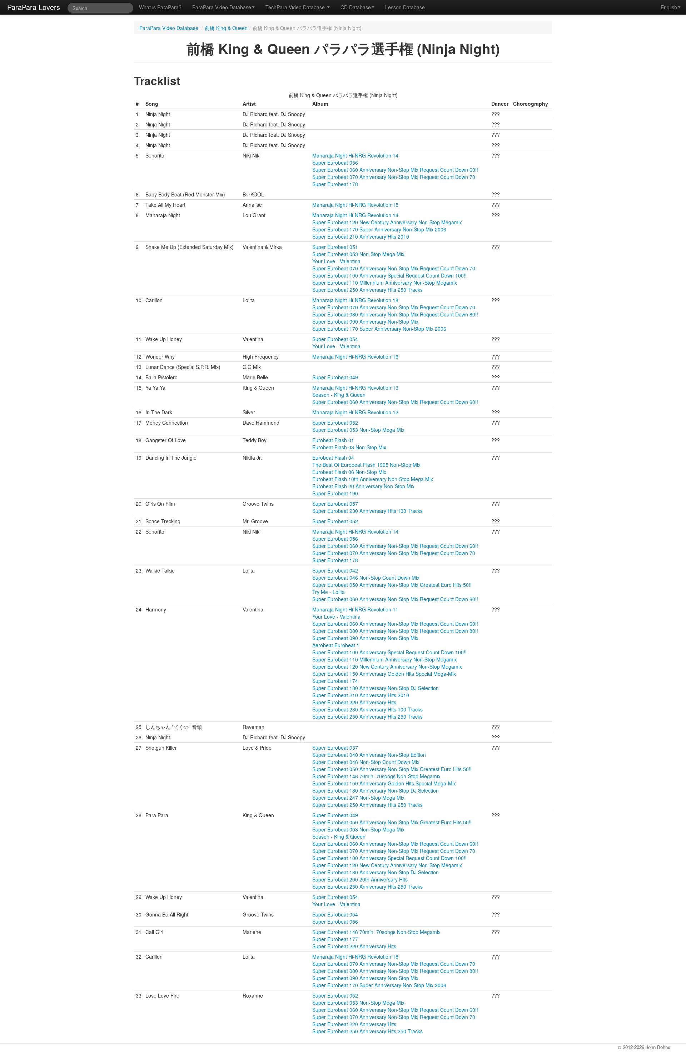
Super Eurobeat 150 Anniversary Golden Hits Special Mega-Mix (384, 673)
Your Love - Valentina (336, 261)
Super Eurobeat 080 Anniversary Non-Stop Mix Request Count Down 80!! (395, 314)
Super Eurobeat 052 (335, 422)
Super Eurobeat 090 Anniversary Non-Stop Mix (365, 321)
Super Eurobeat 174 (335, 680)
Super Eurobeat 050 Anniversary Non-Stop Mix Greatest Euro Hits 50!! (392, 584)
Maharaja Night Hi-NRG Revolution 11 (355, 609)
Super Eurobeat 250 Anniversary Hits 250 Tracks (367, 289)
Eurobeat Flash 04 (333, 457)
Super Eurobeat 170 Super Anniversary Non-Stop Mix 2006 (379, 229)
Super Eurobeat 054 (335, 339)
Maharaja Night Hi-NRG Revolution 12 (355, 412)
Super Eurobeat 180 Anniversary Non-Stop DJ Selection (375, 687)
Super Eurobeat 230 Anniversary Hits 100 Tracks (367, 510)
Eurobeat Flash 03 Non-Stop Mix (349, 447)
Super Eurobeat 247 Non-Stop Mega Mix (358, 797)
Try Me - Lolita (328, 591)
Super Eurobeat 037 (335, 747)
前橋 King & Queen (226, 27)
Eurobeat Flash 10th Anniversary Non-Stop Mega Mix (372, 479)
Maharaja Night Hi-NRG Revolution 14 (355, 155)
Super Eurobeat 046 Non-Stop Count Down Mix (365, 577)
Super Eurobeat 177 (335, 939)
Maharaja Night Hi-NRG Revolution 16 (355, 356)
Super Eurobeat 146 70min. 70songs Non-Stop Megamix (376, 776)
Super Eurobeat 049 (335, 377)
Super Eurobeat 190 (335, 493)
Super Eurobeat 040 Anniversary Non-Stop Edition (369, 754)
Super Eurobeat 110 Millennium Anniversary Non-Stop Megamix (384, 282)
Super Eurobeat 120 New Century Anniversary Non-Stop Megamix (387, 222)
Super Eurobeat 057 (335, 503)
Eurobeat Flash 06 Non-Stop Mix (349, 471)
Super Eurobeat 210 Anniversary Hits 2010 (360, 236)
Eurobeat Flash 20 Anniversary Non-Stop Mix (363, 486)
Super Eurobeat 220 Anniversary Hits (354, 702)
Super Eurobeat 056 (335, 162)
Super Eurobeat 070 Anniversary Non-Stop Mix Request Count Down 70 (393, 176)
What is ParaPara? (160, 7)
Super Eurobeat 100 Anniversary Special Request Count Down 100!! (389, 275)
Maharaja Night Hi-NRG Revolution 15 (355, 204)
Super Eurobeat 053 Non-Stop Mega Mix (358, 254)
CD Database (355, 7)
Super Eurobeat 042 (335, 570)
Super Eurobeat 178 (335, 184)
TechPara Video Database (295, 7)
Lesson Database (405, 7)
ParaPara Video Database (221, 7)
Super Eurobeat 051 (335, 246)
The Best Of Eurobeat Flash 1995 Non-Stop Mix (366, 464)
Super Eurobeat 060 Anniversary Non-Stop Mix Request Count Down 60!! (395, 169)
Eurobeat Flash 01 (333, 440)
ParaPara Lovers (33, 7)
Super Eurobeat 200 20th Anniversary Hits (360, 879)
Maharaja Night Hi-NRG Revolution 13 (355, 387)
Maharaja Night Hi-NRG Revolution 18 (355, 300)
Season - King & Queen (339, 394)
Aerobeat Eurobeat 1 (335, 645)
